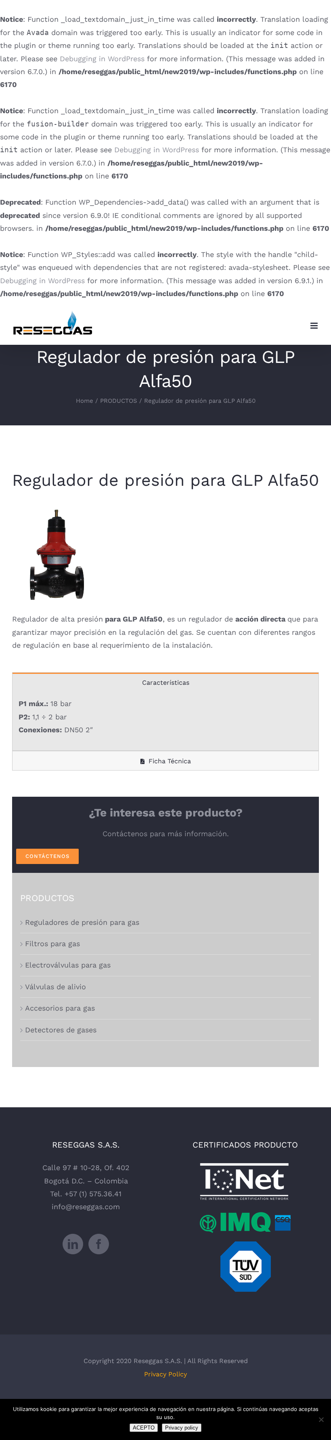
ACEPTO (144, 1428)
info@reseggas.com (86, 1206)
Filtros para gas (52, 943)
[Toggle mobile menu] (314, 325)
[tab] (165, 682)
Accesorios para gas (60, 1008)
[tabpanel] (165, 721)
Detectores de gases (60, 1030)
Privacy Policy (165, 1374)
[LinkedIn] (73, 1244)
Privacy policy (181, 1428)
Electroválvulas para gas (68, 965)
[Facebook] (98, 1244)
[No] (321, 1419)
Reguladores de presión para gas (82, 922)
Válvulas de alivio (55, 986)
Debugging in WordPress (102, 58)
